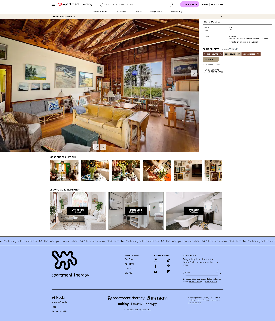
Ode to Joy (208, 59)
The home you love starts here (51, 241)
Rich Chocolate (211, 54)
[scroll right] (219, 170)
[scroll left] (52, 170)
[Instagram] (155, 260)
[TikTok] (168, 260)
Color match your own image (215, 71)
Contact (128, 268)
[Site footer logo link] (86, 262)
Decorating (121, 11)
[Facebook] (155, 266)
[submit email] (217, 272)
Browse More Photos (62, 16)
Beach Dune (230, 54)
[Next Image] (194, 73)
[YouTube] (155, 271)
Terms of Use (195, 281)
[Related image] (64, 170)
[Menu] (53, 4)
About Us (129, 263)
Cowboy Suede (249, 54)
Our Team (129, 259)
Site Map (129, 273)
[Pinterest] (168, 266)
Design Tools (156, 11)
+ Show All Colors (212, 64)
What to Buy (176, 11)
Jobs (54, 306)
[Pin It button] (103, 147)
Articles (138, 11)
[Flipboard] (168, 271)
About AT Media (59, 302)
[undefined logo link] (75, 4)
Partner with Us (59, 311)
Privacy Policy (211, 281)
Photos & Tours (100, 11)
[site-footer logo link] (58, 298)
